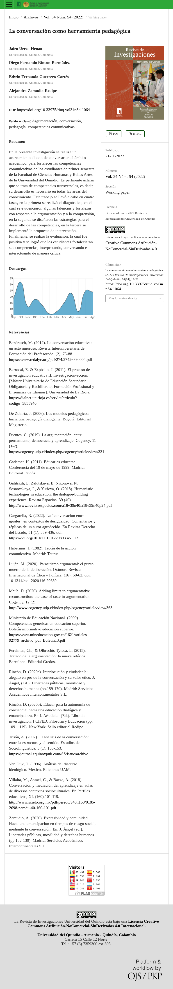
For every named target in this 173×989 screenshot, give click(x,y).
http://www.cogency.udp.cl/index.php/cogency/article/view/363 (60, 607)
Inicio (13, 17)
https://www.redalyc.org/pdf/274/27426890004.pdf (50, 359)
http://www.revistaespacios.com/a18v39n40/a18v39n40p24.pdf (60, 505)
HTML (136, 133)
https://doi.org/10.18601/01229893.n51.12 (43, 538)
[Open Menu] (9, 4)
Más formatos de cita (123, 298)
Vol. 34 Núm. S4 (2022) (63, 17)
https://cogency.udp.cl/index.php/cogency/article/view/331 (56, 451)
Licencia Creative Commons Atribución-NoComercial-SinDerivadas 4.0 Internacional (93, 923)
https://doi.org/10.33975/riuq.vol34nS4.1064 (53, 109)
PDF (115, 133)
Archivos (31, 17)
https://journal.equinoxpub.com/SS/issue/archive (48, 754)
